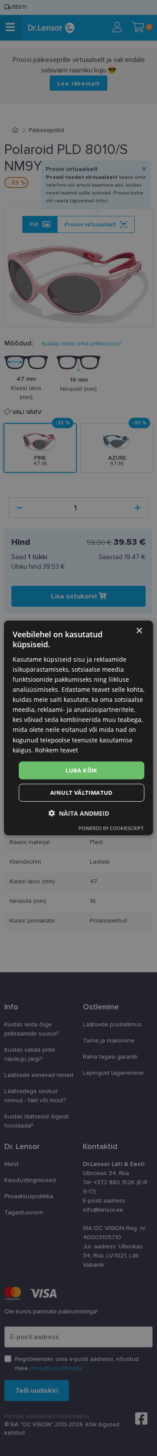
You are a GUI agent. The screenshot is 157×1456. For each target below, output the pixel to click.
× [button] (139, 631)
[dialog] (78, 728)
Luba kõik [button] (81, 770)
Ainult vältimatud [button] (81, 792)
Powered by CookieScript (110, 828)
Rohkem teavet (56, 749)
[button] (78, 813)
